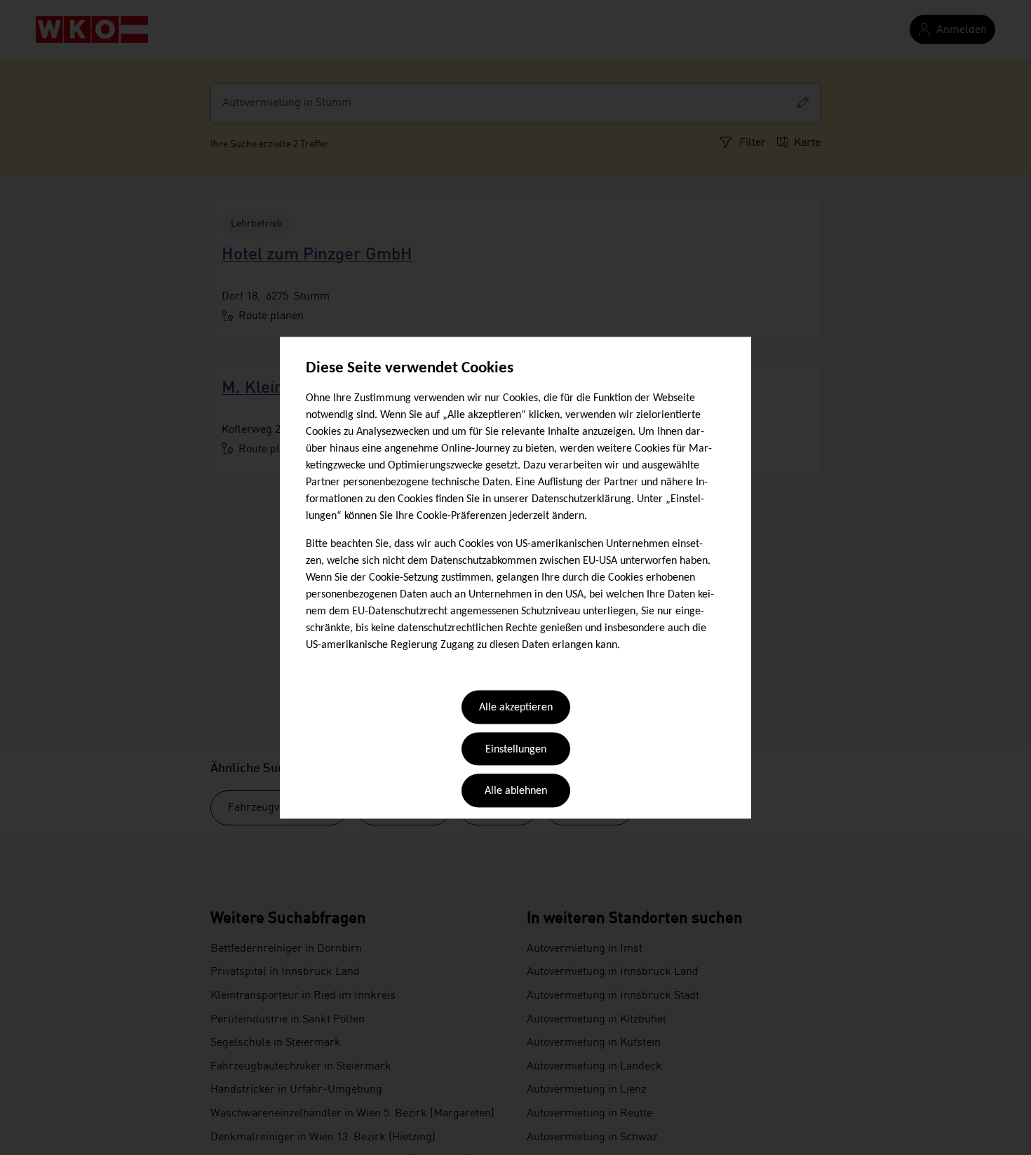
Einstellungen (515, 749)
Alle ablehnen (516, 791)
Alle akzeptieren (516, 708)
